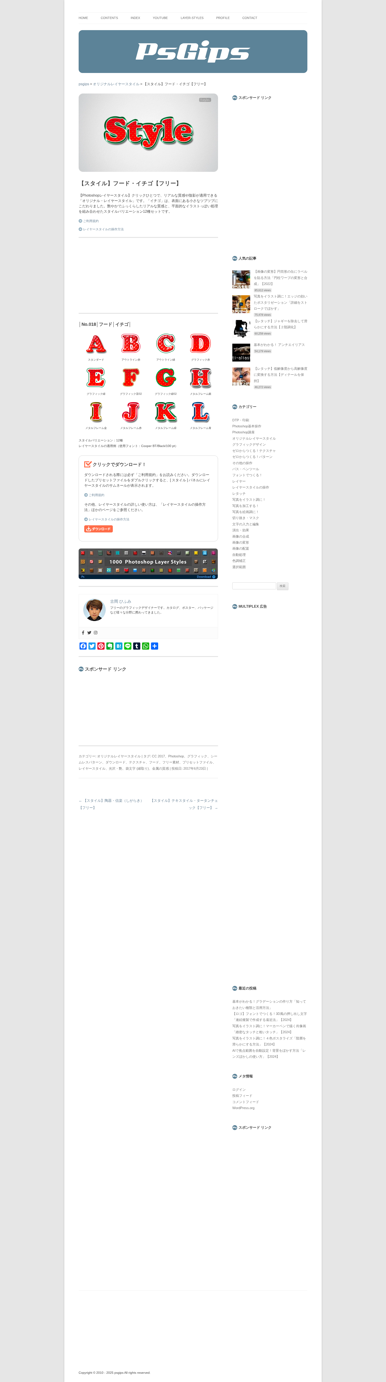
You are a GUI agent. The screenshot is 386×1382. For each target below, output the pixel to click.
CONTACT (249, 18)
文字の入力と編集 (245, 524)
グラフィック (197, 756)
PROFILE (223, 18)
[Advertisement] (148, 276)
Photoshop (176, 756)
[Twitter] (89, 633)
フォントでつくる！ (247, 475)
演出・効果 (240, 530)
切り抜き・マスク (245, 518)
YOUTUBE (160, 18)
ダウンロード (115, 762)
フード (154, 762)
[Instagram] (96, 633)
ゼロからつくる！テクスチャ (254, 451)
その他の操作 (242, 463)
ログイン (239, 1089)
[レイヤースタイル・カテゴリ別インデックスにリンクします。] (148, 578)
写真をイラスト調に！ (249, 499)
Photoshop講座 (243, 432)
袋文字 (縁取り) (137, 768)
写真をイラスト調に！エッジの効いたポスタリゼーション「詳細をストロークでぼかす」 (280, 302)
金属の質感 (160, 768)
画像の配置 (240, 548)
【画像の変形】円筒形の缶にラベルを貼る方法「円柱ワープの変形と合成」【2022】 (280, 278)
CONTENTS (109, 18)
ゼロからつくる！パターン (252, 457)
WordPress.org (243, 1108)
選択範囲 (239, 567)
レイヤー (239, 481)
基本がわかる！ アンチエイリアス (279, 345)
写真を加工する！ (245, 506)
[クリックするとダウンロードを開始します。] (98, 531)
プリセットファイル (198, 762)
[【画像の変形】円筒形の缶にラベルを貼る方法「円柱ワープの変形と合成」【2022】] (241, 287)
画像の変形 (240, 542)
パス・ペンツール (245, 469)
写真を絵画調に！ (245, 512)
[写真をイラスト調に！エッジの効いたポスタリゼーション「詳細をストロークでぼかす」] (241, 312)
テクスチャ (137, 762)
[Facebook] (83, 633)
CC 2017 (158, 756)
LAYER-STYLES (192, 18)
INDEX (135, 18)
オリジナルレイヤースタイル (119, 756)
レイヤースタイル (92, 768)
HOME (83, 18)
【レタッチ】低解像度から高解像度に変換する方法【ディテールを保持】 (280, 375)
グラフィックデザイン (249, 444)
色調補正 (239, 561)
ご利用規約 (91, 221)
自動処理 (239, 555)
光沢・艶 (115, 768)
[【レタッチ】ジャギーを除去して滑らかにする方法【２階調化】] (241, 337)
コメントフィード (245, 1102)
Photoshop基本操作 (246, 426)
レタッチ (239, 493)
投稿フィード (242, 1095)
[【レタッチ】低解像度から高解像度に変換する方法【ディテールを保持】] (241, 384)
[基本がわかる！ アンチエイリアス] (241, 360)
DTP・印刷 (240, 420)
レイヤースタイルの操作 (250, 487)
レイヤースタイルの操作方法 (103, 229)
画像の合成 (240, 536)
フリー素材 (170, 762)
